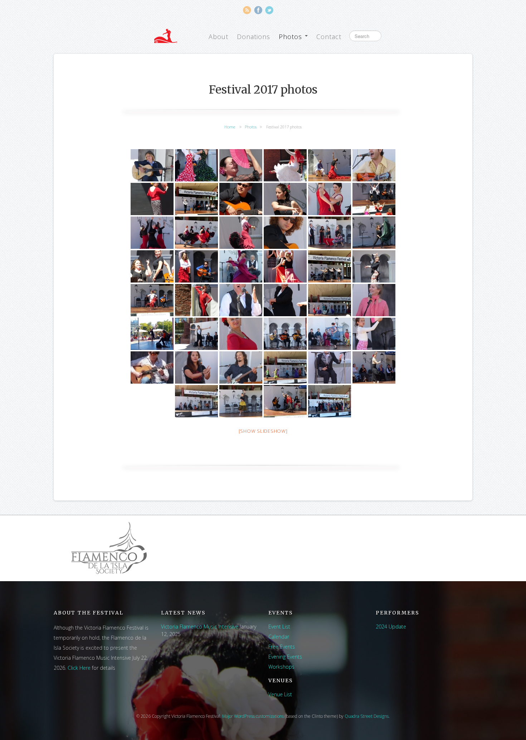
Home (229, 126)
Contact (328, 36)
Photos (291, 36)
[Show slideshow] (263, 431)
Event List (279, 626)
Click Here (79, 667)
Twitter (269, 10)
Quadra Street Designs (367, 716)
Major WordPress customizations (253, 716)
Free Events (281, 646)
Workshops (281, 666)
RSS (247, 10)
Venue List (280, 694)
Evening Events (285, 656)
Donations (253, 36)
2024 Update (391, 626)
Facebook (258, 10)
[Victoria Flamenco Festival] (166, 36)
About (218, 36)
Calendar (278, 636)
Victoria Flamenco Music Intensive (199, 626)
